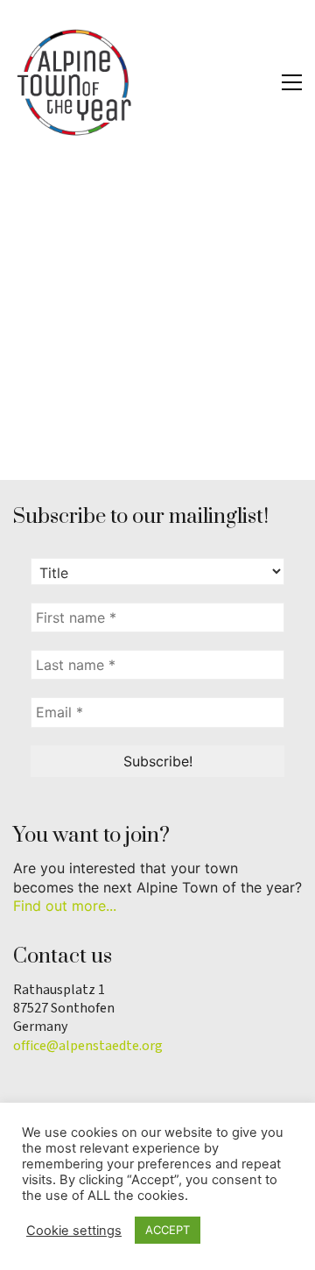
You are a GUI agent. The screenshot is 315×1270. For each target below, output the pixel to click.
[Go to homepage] (74, 82)
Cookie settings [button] (74, 1230)
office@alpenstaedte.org (88, 1046)
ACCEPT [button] (167, 1230)
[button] (292, 82)
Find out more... (64, 905)
